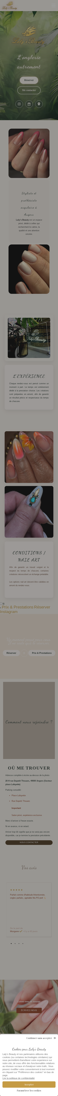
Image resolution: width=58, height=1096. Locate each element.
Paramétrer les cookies (29, 1090)
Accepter (29, 1084)
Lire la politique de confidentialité (18, 1078)
